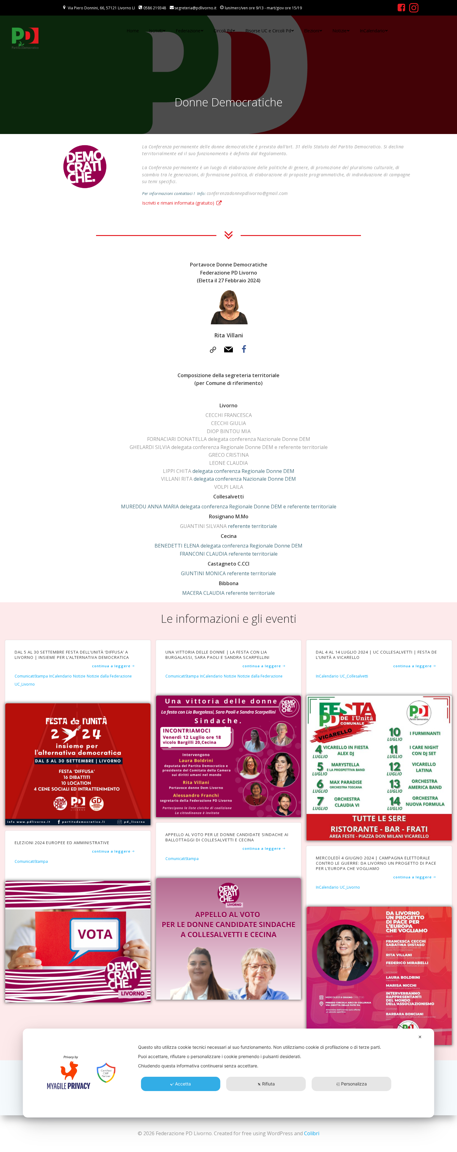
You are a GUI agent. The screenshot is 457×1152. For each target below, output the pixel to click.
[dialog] (228, 1073)
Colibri (311, 1133)
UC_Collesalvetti (354, 676)
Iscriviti (156, 31)
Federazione (188, 31)
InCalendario (372, 31)
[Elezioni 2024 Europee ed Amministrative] (77, 941)
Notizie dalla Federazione (109, 676)
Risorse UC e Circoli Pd (268, 31)
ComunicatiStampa (31, 676)
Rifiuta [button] (268, 1083)
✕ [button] (420, 1036)
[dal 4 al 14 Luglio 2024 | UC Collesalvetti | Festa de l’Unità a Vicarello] (379, 767)
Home (133, 31)
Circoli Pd (223, 31)
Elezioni (311, 31)
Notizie (339, 31)
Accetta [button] (183, 1083)
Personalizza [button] (354, 1083)
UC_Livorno (25, 684)
